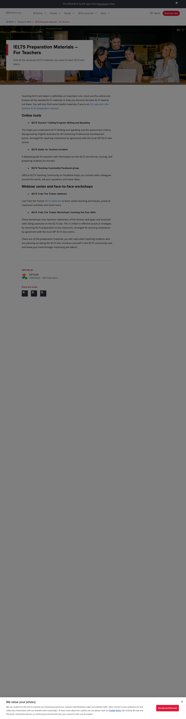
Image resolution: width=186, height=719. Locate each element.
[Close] (182, 702)
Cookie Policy (115, 710)
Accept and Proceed (167, 708)
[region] (93, 708)
